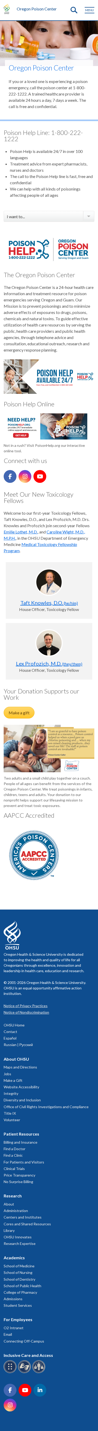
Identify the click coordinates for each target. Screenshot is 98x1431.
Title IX (10, 1113)
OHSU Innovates (18, 1237)
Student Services (18, 1305)
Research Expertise (20, 1243)
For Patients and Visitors (24, 1162)
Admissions (13, 1299)
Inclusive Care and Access (28, 1355)
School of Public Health (22, 1286)
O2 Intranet (14, 1328)
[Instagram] (25, 476)
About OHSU (16, 1058)
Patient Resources (21, 1133)
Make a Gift (13, 1080)
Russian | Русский (18, 1044)
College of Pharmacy (20, 1292)
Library (9, 1230)
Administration (16, 1210)
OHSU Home (14, 1025)
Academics (14, 1257)
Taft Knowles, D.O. (49, 602)
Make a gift (19, 712)
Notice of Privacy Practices (26, 1006)
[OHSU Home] (8, 9)
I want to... (16, 216)
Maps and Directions (20, 1067)
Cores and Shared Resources (27, 1224)
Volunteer (12, 1120)
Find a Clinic (13, 1155)
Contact (10, 1031)
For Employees (18, 1319)
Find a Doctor (14, 1149)
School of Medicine (19, 1266)
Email (8, 1334)
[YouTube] (39, 476)
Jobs (7, 1074)
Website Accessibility (21, 1087)
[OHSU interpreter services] (39, 1372)
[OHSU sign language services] (25, 1372)
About (9, 1204)
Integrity (11, 1093)
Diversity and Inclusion (22, 1100)
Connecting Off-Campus (24, 1341)
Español (10, 1038)
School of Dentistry (19, 1279)
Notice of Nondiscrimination (26, 1012)
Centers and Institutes (23, 1217)
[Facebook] (10, 476)
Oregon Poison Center (37, 8)
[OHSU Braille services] (11, 1372)
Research (13, 1195)
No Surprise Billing (18, 1181)
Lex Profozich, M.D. (49, 663)
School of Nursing (18, 1272)
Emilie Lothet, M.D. (21, 531)
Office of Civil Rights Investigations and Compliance (46, 1107)
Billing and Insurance (20, 1142)
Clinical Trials (14, 1168)
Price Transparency (19, 1175)
